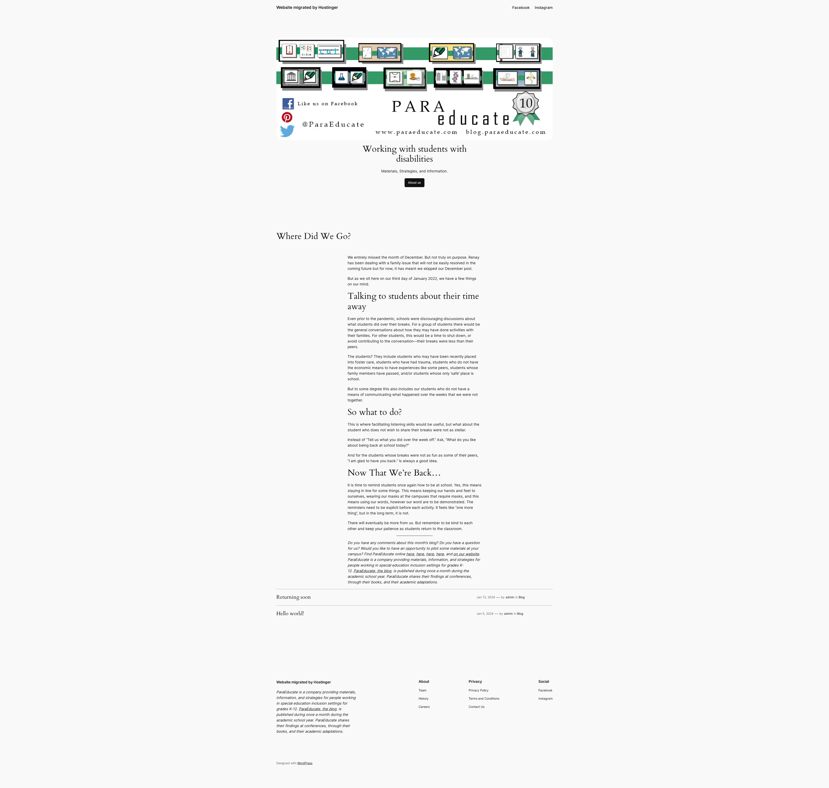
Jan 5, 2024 (485, 613)
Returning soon (293, 597)
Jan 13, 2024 (485, 597)
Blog (522, 597)
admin (510, 597)
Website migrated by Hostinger (307, 7)
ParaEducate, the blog (372, 571)
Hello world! (290, 613)
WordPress (304, 763)
